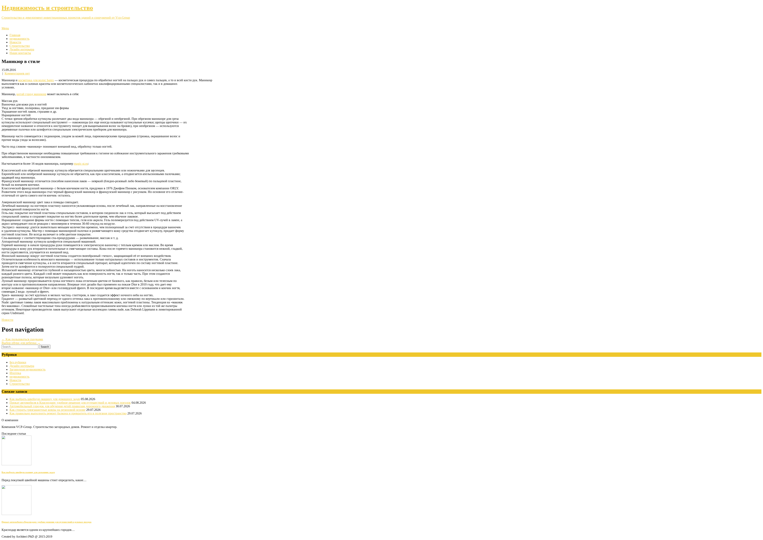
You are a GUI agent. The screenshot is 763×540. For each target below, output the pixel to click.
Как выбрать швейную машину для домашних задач (45, 399)
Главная (15, 35)
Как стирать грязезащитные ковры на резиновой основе (47, 409)
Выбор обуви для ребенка (21, 343)
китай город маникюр (31, 94)
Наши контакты (20, 53)
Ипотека (15, 373)
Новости (15, 42)
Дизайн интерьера (22, 49)
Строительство (20, 45)
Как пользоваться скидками (22, 339)
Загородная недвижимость (28, 369)
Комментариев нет (17, 73)
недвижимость (19, 38)
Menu (5, 28)
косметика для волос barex (36, 80)
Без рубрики (18, 362)
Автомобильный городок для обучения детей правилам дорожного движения (62, 406)
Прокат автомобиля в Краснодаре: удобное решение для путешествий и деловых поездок (70, 402)
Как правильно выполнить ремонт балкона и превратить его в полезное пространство (68, 413)
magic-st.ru (81, 163)
